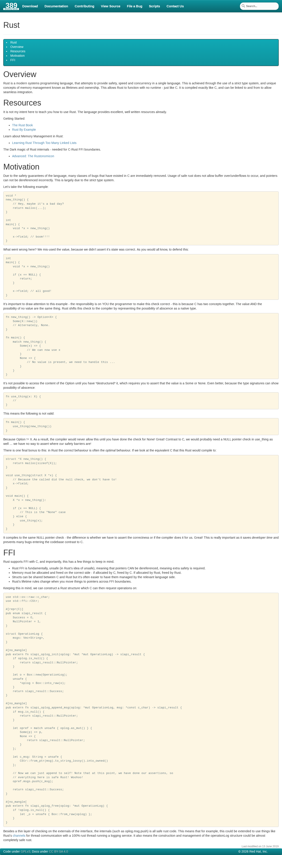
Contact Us (175, 6)
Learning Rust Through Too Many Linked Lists (44, 143)
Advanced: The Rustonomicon (33, 156)
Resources (17, 51)
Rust (13, 43)
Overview (16, 47)
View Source (110, 6)
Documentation (56, 6)
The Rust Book (22, 125)
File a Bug (134, 6)
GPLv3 (25, 852)
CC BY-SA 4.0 (58, 852)
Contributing (84, 6)
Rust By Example (24, 130)
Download (30, 6)
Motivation (17, 56)
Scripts (154, 6)
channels (19, 836)
